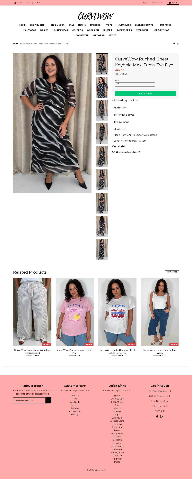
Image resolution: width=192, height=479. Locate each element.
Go (49, 400)
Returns (75, 408)
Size (117, 81)
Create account (158, 3)
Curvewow (100, 470)
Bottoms (165, 25)
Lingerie (107, 30)
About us (74, 395)
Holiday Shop (161, 30)
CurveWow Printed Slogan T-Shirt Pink (74, 351)
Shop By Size (37, 25)
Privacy (74, 414)
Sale (71, 25)
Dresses (95, 25)
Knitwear (98, 35)
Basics (44, 30)
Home (22, 25)
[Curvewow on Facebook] (174, 44)
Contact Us (74, 411)
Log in (145, 3)
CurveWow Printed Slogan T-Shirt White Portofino (117, 351)
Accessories (124, 30)
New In (82, 25)
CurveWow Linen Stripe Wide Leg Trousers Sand (32, 351)
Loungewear (60, 30)
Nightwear (29, 30)
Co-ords (77, 30)
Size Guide (75, 402)
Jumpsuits (125, 25)
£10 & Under (57, 25)
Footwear (82, 35)
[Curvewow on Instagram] (178, 44)
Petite (112, 35)
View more (172, 272)
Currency (29, 3)
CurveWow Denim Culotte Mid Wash (159, 351)
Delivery (75, 405)
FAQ (75, 399)
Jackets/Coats (144, 25)
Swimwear (142, 30)
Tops (109, 25)
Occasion (93, 30)
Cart (174, 3)
